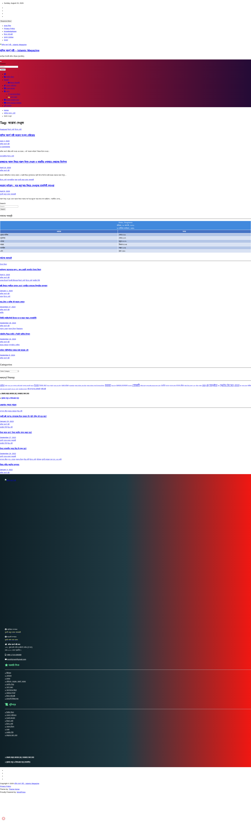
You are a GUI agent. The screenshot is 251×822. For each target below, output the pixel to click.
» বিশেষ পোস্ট (9, 724)
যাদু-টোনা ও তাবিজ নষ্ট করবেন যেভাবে (12, 302)
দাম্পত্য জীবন (180, 385)
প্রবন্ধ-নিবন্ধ (12, 329)
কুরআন (108, 385)
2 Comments (5, 147)
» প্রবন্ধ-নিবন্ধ (9, 727)
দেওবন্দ (194, 385)
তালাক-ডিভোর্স (4, 280)
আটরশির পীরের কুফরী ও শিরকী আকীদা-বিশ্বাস (15, 334)
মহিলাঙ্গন (39, 459)
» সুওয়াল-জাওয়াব (10, 718)
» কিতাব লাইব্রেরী (10, 696)
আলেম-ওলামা (10, 385)
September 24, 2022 (8, 454)
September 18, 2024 (8, 323)
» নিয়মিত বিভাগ (9, 712)
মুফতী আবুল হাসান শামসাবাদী (26, 180)
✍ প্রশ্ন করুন (12, 97)
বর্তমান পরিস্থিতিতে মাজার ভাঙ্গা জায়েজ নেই (14, 350)
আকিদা (2, 385)
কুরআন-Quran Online (13, 103)
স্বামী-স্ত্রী (43, 389)
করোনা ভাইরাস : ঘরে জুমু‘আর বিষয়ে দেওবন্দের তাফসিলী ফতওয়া (27, 185)
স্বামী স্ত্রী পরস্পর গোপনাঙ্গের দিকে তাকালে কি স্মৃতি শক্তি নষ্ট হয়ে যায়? (23, 416)
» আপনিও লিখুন (9, 684)
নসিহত (197, 385)
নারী (207, 385)
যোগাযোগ (8, 106)
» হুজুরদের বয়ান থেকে (11, 735)
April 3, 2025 (5, 275)
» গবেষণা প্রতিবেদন (10, 715)
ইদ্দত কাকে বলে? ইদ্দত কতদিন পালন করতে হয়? (16, 432)
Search (3, 64)
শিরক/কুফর (19, 329)
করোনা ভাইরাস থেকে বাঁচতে (80, 385)
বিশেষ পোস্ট (18, 129)
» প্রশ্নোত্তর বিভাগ (11, 690)
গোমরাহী (136, 385)
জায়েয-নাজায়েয (4, 345)
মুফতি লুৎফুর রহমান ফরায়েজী (5, 389)
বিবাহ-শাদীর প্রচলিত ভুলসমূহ (9, 464)
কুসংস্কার (130, 385)
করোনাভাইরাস (71, 385)
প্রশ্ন (7, 91)
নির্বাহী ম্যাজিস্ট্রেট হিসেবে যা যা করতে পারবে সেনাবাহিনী (18, 318)
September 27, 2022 (8, 437)
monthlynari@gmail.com (16, 659)
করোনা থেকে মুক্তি (57, 385)
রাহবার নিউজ (7, 26)
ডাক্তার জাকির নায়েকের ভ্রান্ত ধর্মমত (153, 385)
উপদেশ (48, 385)
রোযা (17, 389)
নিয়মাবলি (6, 80)
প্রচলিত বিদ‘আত (227, 385)
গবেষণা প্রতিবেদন (11, 86)
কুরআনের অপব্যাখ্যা (122, 385)
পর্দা (218, 385)
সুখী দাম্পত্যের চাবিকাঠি (33, 389)
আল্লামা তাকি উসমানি (17, 385)
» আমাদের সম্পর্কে (10, 693)
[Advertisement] (59, 807)
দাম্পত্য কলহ (173, 385)
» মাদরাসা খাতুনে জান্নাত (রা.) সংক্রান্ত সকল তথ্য (14, 393)
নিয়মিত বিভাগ (10, 77)
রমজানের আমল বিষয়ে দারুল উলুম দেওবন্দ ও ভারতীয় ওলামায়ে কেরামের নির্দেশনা (33, 161)
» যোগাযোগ (8, 676)
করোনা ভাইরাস (65, 385)
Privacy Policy (9, 29)
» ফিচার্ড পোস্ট (9, 721)
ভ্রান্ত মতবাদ (244, 385)
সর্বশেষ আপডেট (6, 258)
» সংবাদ (7, 729)
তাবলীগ (163, 385)
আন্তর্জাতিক (3, 156)
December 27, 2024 (7, 307)
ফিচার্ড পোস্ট (11, 129)
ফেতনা (236, 385)
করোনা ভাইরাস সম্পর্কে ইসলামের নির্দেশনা (95, 385)
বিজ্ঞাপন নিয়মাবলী (15, 83)
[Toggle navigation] (1, 61)
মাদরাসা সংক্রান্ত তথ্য (12, 100)
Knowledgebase (10, 31)
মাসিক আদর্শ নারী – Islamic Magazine (19, 50)
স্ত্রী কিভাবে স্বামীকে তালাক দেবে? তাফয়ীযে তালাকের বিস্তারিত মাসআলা (23, 286)
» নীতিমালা (8, 673)
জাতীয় (1, 313)
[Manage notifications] (3, 818)
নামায (16, 180)
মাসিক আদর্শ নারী (4, 144)
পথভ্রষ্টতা (213, 385)
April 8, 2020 (5, 191)
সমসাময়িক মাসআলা (23, 389)
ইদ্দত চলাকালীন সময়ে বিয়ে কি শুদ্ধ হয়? (13, 448)
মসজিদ (249, 385)
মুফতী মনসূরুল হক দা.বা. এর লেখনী (51, 459)
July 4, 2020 (5, 141)
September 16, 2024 (8, 339)
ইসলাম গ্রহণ (43, 385)
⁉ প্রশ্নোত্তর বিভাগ (14, 94)
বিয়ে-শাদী (19, 411)
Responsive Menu (6, 21)
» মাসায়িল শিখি (9, 732)
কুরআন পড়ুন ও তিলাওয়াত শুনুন (10, 398)
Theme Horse (14, 789)
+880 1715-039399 (13, 655)
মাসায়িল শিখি (36, 280)
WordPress (21, 792)
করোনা (51, 385)
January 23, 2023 (7, 421)
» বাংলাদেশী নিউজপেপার (11, 699)
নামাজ (200, 385)
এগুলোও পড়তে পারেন (8, 404)
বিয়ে (240, 385)
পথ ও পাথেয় (11, 459)
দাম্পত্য (167, 385)
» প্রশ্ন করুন (9, 687)
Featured (3, 129)
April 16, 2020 (5, 168)
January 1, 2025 (6, 291)
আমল (1, 296)
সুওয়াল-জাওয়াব (10, 88)
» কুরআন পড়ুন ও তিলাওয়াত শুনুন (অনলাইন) (17, 762)
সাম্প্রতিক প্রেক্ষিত (14, 345)
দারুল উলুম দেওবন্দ (188, 385)
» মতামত (7, 679)
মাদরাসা (6, 40)
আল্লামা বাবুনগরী (26, 385)
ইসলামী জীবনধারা (13, 280)
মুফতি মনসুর (13, 389)
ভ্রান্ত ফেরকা (4, 329)
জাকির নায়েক (143, 385)
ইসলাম (36, 385)
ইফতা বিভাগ (3, 264)
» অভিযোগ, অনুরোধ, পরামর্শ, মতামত (15, 681)
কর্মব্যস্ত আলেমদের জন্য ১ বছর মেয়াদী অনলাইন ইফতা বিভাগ (20, 269)
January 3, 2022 (6, 470)
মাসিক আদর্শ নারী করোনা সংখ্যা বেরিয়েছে (17, 135)
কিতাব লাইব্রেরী (8, 34)
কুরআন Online (8, 37)
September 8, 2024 (7, 355)
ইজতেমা (32, 385)
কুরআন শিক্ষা (113, 385)
